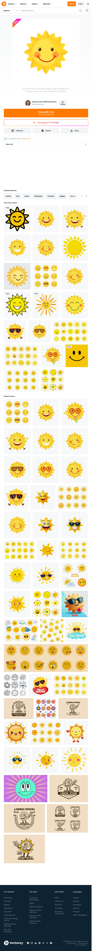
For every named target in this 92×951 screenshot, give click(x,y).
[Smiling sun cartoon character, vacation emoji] (17, 575)
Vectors (11, 4)
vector (73, 196)
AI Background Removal (10, 925)
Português (75, 904)
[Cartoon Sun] (17, 219)
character (38, 196)
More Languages (78, 915)
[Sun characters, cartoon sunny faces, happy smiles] (72, 497)
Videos (34, 4)
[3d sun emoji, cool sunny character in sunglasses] (74, 525)
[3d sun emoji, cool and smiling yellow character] (42, 497)
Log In (80, 4)
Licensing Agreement (33, 899)
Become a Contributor (58, 912)
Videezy (7, 904)
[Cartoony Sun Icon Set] (21, 380)
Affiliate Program (32, 908)
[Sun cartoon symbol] (17, 276)
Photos (23, 4)
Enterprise (8, 908)
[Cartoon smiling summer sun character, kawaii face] (45, 760)
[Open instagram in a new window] (32, 943)
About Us (57, 904)
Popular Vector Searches (35, 913)
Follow (62, 104)
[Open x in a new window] (47, 943)
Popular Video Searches (34, 924)
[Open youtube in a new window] (51, 943)
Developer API (9, 915)
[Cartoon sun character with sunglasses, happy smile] (46, 575)
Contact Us (58, 901)
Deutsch (74, 908)
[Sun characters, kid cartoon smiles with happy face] (70, 331)
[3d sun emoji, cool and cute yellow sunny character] (46, 525)
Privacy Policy (81, 943)
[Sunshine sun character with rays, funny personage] (74, 760)
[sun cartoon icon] (46, 305)
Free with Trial (46, 113)
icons (27, 196)
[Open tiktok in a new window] (43, 943)
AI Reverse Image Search (9, 919)
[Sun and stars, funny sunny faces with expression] (46, 708)
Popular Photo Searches (34, 918)
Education (8, 911)
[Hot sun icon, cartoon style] (74, 247)
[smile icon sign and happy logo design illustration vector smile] (77, 356)
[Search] (80, 10)
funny (8, 196)
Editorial (46, 4)
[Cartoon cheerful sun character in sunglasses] (17, 760)
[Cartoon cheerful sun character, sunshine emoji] (47, 550)
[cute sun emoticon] (46, 658)
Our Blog (57, 908)
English (74, 898)
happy (62, 196)
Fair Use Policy (79, 945)
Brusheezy (8, 898)
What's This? (26, 139)
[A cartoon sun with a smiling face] (16, 733)
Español (74, 901)
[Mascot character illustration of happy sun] (19, 708)
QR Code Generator (8, 930)
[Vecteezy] (3, 3)
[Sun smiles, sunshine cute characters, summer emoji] (21, 356)
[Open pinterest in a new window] (39, 943)
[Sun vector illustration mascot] (76, 733)
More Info (9, 144)
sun (17, 196)
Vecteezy (7, 901)
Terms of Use (70, 943)
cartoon (51, 196)
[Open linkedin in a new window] (36, 943)
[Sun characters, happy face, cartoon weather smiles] (73, 550)
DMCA (31, 903)
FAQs (56, 898)
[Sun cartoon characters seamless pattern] (51, 630)
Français (74, 911)
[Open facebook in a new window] (28, 943)
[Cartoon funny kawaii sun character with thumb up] (17, 604)
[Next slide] (82, 196)
